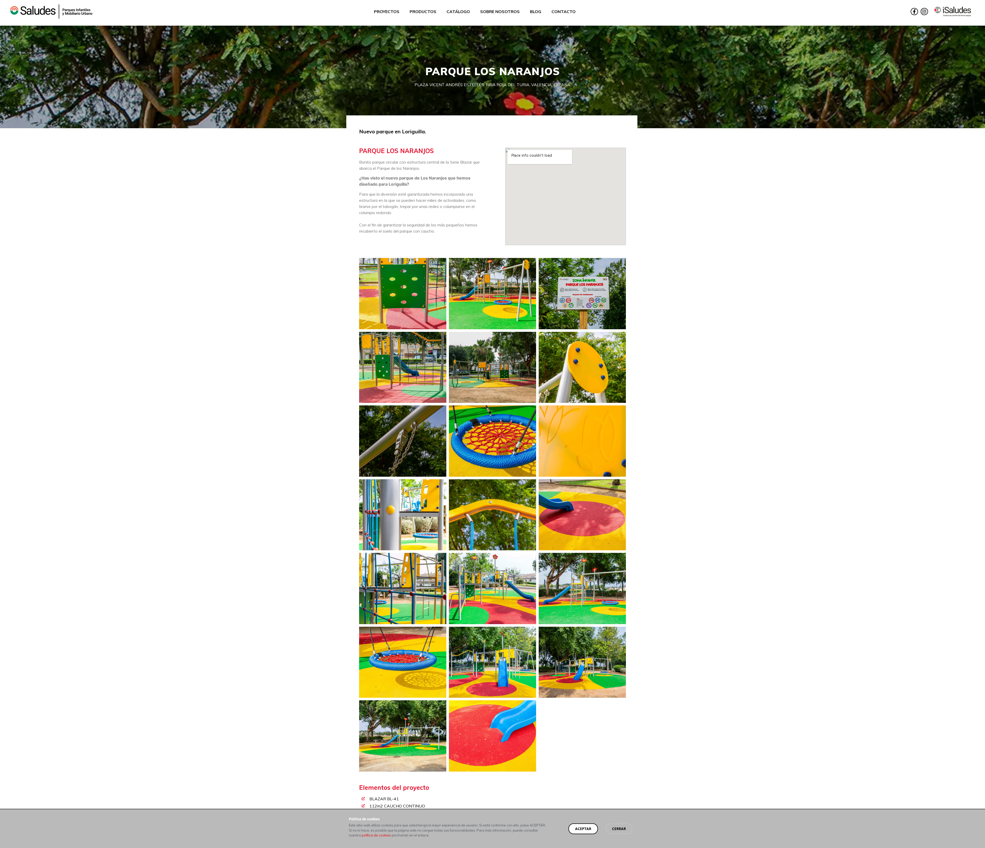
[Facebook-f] (914, 11)
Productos (423, 11)
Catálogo (458, 11)
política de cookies (376, 835)
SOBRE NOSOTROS (500, 11)
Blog (535, 11)
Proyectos (386, 11)
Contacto (563, 11)
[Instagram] (924, 11)
